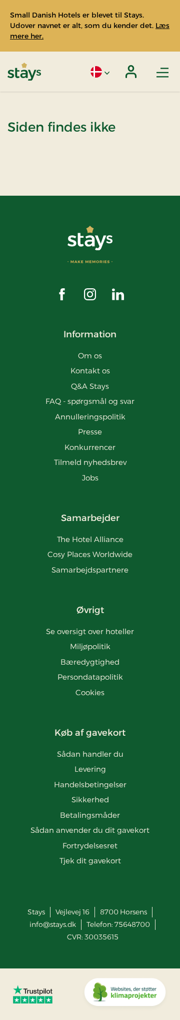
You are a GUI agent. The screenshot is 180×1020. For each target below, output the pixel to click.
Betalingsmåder (90, 815)
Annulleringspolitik (90, 416)
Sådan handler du (90, 754)
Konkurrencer (90, 447)
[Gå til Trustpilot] (32, 993)
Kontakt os (90, 370)
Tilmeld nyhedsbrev (90, 462)
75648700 (132, 924)
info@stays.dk (53, 924)
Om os (90, 355)
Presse (90, 431)
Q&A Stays (90, 386)
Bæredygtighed (90, 662)
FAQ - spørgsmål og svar (90, 401)
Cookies (90, 692)
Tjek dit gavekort (90, 860)
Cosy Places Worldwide (90, 554)
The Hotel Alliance (90, 539)
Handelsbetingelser (90, 784)
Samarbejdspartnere (90, 570)
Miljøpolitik (90, 646)
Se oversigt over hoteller (90, 631)
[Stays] (24, 72)
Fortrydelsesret (90, 845)
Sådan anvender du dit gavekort (90, 830)
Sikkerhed (90, 799)
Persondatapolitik (90, 677)
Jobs (90, 477)
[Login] (131, 71)
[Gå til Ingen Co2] (125, 994)
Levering (90, 769)
